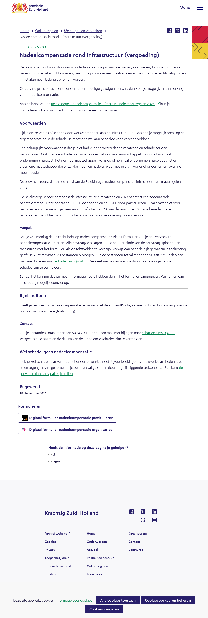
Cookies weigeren (104, 609)
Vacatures (136, 549)
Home (91, 533)
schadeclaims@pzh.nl (71, 261)
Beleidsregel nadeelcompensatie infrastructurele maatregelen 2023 (105, 104)
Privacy (50, 549)
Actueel (92, 549)
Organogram (138, 533)
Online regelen (97, 566)
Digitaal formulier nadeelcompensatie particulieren (72, 419)
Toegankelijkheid (57, 558)
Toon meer (94, 575)
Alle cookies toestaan (118, 600)
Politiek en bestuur (100, 558)
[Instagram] (154, 521)
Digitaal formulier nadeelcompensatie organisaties (72, 430)
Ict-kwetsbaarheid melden (58, 570)
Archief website (56, 534)
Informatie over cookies (73, 600)
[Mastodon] (143, 521)
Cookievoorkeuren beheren (168, 600)
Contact (134, 541)
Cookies (50, 541)
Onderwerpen (97, 541)
